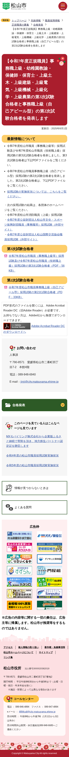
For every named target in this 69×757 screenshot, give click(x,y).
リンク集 (8, 657)
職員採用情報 (52, 20)
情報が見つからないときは (31, 487)
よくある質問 (23, 507)
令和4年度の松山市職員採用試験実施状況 (32, 455)
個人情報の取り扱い (28, 647)
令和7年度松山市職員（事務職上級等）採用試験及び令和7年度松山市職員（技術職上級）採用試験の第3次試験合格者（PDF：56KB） (37, 263)
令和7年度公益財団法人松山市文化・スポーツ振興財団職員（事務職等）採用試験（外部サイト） (34, 224)
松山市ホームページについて (18, 652)
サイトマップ (46, 652)
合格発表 (38, 24)
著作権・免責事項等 (54, 647)
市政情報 (36, 20)
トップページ (19, 20)
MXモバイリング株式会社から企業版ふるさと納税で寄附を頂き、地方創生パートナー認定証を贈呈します (34, 441)
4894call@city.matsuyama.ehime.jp (37, 711)
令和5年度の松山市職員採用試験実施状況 (32, 465)
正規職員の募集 (20, 24)
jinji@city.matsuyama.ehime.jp (40, 381)
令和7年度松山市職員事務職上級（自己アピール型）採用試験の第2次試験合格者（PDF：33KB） (36, 292)
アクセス (8, 647)
